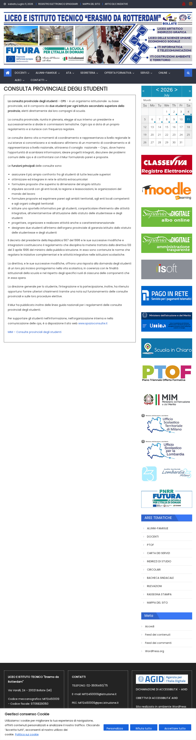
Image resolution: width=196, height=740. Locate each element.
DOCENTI (20, 73)
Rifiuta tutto (144, 728)
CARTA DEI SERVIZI (158, 553)
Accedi (149, 626)
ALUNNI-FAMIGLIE (46, 73)
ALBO (18, 80)
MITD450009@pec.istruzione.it (98, 703)
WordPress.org (154, 651)
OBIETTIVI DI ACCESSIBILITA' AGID (157, 698)
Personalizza (115, 728)
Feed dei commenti (158, 643)
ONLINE (162, 73)
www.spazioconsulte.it (93, 323)
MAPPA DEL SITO (91, 4)
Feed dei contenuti (157, 635)
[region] (98, 724)
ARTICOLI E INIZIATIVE (116, 4)
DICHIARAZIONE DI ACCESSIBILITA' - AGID (161, 689)
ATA (68, 73)
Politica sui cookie (27, 734)
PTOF (150, 545)
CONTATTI (37, 80)
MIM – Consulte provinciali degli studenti (34, 332)
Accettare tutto (175, 728)
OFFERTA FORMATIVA (117, 73)
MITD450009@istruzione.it (99, 694)
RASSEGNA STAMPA (159, 594)
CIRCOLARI (154, 570)
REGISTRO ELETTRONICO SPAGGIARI (58, 4)
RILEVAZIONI (154, 586)
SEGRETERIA (87, 73)
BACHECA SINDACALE (160, 578)
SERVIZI (144, 73)
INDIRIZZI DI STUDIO (159, 561)
